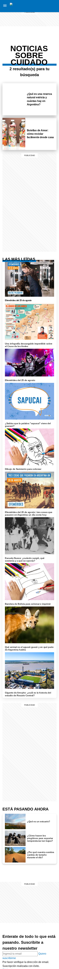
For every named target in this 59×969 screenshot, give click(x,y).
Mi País (52, 6)
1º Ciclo (52, 37)
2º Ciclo (52, 60)
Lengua (52, 48)
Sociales (52, 40)
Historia (51, 17)
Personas (52, 21)
